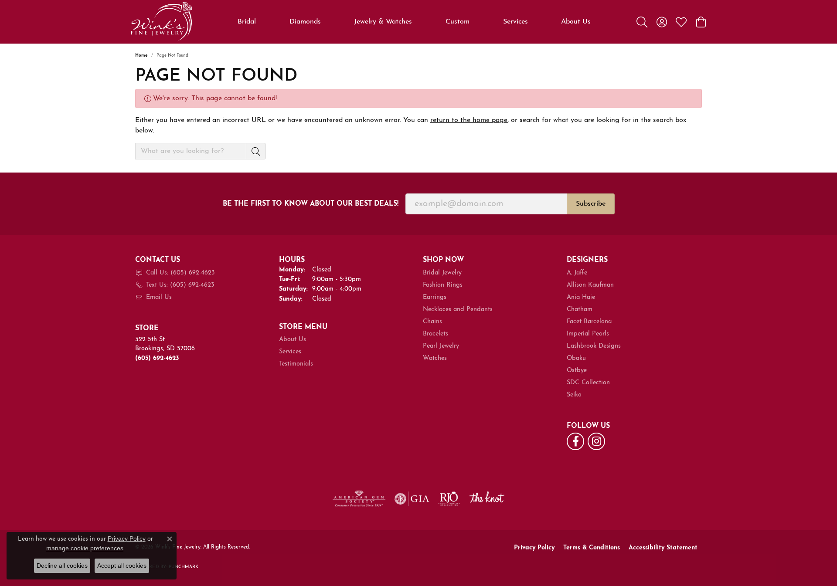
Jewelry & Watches (383, 21)
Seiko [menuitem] (574, 395)
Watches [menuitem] (435, 358)
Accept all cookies (121, 565)
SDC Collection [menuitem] (588, 382)
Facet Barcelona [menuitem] (589, 321)
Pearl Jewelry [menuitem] (441, 346)
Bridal (247, 21)
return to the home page (468, 120)
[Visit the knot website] (486, 499)
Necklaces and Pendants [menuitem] (458, 309)
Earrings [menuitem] (434, 297)
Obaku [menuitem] (576, 358)
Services (515, 21)
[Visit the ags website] (359, 499)
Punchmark (183, 567)
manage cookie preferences (84, 548)
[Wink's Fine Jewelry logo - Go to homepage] (161, 22)
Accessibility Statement (663, 548)
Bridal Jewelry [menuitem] (442, 273)
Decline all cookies (62, 565)
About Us (576, 21)
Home (141, 55)
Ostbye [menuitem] (577, 370)
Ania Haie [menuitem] (581, 297)
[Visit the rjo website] (449, 499)
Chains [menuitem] (432, 321)
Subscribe (591, 203)
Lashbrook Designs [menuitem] (594, 346)
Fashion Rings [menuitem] (443, 285)
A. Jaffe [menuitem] (577, 273)
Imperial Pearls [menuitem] (588, 334)
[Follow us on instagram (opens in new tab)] (596, 441)
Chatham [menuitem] (579, 309)
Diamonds (305, 21)
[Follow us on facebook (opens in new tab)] (575, 441)
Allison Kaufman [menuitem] (590, 285)
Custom (458, 21)
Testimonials (296, 364)
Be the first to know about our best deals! (310, 203)
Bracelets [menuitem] (435, 334)
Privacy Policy (534, 548)
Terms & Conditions (591, 548)
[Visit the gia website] (412, 499)
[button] (641, 21)
